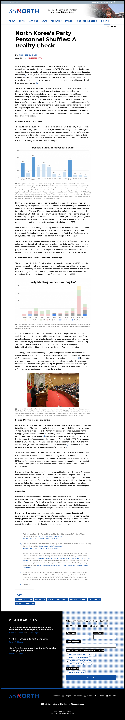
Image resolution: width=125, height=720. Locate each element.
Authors (33, 21)
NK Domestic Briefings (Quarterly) (81, 664)
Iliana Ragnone (34, 633)
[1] (26, 75)
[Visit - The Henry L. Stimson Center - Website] (35, 2)
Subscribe (112, 696)
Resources (56, 21)
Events (68, 21)
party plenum (94, 599)
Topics (22, 21)
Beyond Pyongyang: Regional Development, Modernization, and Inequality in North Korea (31, 628)
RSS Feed (100, 696)
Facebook (56, 696)
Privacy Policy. (69, 713)
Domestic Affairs (36, 58)
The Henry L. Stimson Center (72, 704)
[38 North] (24, 696)
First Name (71, 633)
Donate (105, 21)
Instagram (67, 696)
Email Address (73, 642)
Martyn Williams (16, 633)
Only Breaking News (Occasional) (80, 661)
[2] (37, 83)
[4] (44, 436)
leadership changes (77, 599)
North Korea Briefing (86, 21)
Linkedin (89, 696)
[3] (79, 358)
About (13, 22)
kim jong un (40, 599)
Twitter (78, 696)
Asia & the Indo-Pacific (77, 672)
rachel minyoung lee (25, 603)
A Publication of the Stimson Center (102, 2)
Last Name (98, 633)
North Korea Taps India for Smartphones (28, 639)
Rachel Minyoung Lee (28, 55)
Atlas (44, 21)
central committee (24, 599)
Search (110, 27)
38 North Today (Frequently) (78, 657)
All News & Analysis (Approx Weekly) (81, 654)
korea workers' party (57, 599)
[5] (67, 444)
